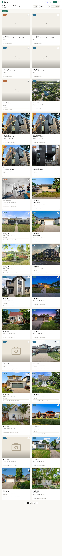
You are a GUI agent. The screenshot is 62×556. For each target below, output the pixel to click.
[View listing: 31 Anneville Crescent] (46, 419)
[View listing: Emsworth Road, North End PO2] (16, 62)
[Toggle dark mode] (43, 2)
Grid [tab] (53, 6)
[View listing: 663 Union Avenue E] (46, 194)
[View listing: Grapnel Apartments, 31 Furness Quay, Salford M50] (46, 29)
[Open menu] (59, 2)
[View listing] (46, 95)
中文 (47, 2)
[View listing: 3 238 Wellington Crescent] (46, 128)
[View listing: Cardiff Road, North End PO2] (46, 62)
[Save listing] (28, 15)
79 (34, 503)
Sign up (55, 2)
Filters (36, 6)
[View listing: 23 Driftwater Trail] (46, 227)
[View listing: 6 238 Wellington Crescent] (16, 161)
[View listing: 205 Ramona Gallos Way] (16, 291)
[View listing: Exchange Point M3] (16, 95)
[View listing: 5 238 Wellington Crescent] (46, 161)
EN (45, 2)
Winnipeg (4, 11)
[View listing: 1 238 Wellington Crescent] (16, 128)
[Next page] (37, 503)
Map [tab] (58, 6)
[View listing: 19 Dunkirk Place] (46, 484)
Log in (50, 2)
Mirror (6, 2)
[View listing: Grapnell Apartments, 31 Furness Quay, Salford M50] (16, 29)
